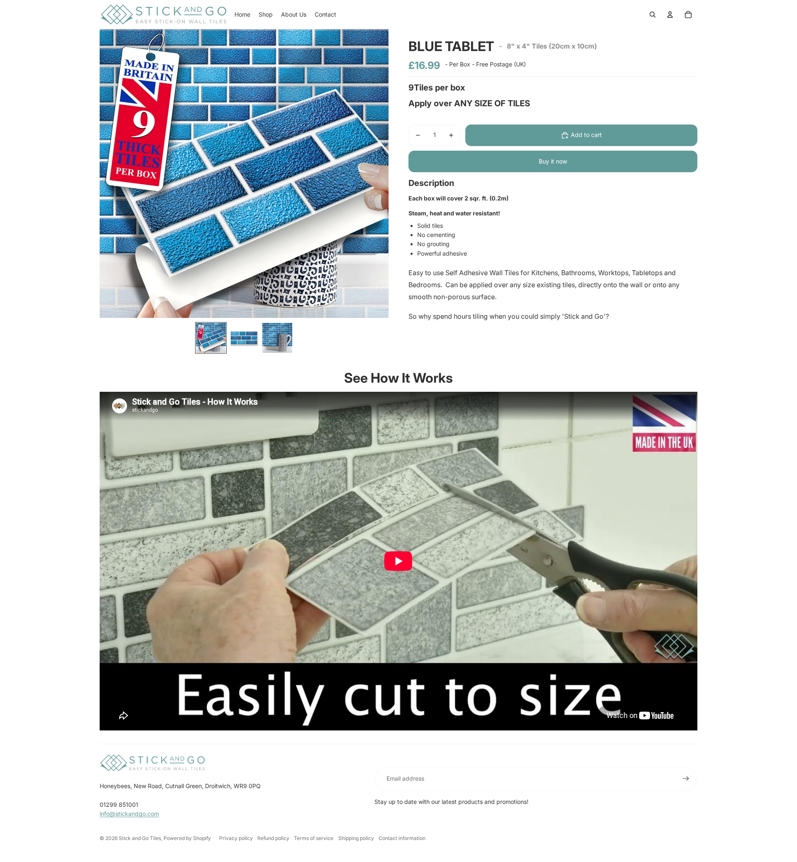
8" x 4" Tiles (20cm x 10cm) (552, 46)
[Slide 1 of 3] (211, 338)
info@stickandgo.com (129, 813)
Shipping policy (356, 838)
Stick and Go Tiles (140, 838)
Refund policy (273, 838)
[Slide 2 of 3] (244, 338)
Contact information (402, 838)
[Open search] (652, 14)
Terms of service (313, 838)
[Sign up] (686, 778)
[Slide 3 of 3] (277, 338)
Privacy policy (236, 838)
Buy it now (553, 161)
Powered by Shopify (187, 838)
